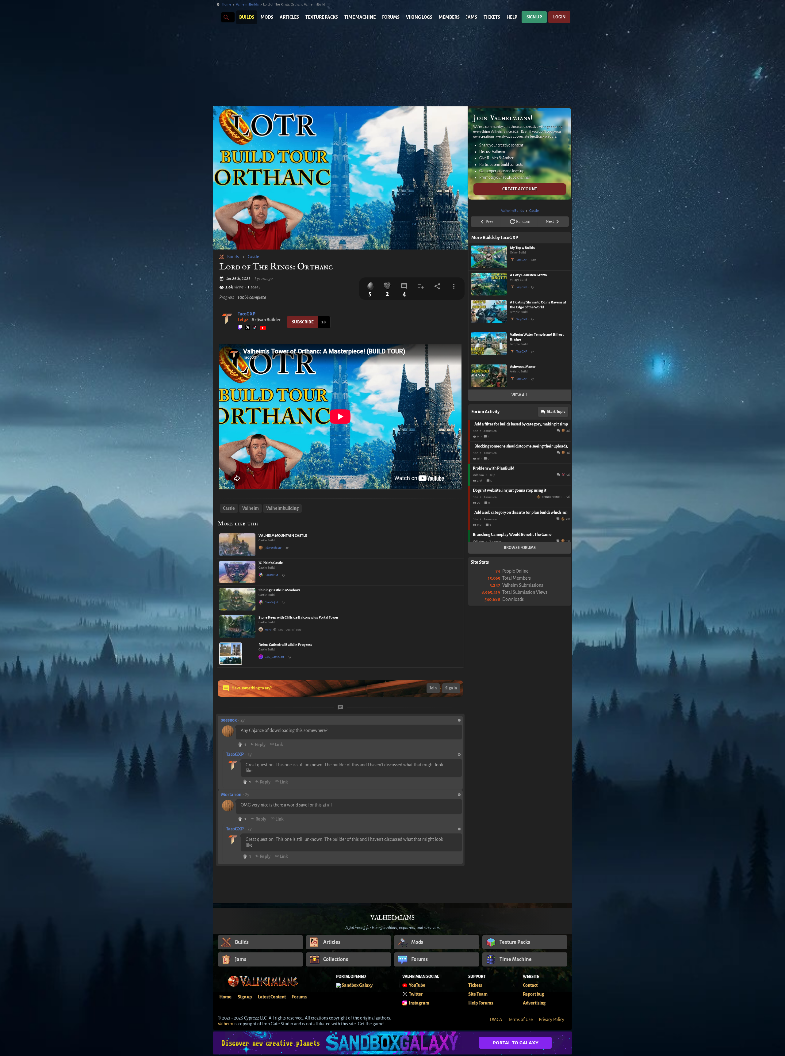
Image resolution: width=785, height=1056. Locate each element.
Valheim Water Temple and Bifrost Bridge (537, 337)
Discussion (490, 431)
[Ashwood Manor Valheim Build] (489, 375)
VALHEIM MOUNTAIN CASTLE (282, 536)
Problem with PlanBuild (493, 468)
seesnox (229, 720)
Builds (233, 256)
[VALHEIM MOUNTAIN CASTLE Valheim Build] (237, 544)
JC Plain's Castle (270, 563)
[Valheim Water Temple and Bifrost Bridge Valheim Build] (489, 346)
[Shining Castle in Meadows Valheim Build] (237, 599)
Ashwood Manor (523, 367)
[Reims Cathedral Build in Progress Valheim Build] (237, 653)
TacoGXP (246, 313)
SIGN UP (534, 17)
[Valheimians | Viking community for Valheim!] (216, 17)
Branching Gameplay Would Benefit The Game (512, 534)
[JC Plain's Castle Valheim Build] (237, 572)
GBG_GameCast (274, 656)
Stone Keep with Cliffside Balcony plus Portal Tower (298, 617)
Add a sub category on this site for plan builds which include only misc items (521, 512)
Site (475, 431)
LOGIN (559, 17)
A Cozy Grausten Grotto (528, 275)
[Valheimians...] (226, 17)
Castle (253, 256)
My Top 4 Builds (522, 248)
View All (519, 395)
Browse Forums (520, 548)
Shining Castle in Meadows (279, 590)
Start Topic (556, 412)
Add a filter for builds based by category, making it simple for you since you (521, 424)
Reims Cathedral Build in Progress (285, 645)
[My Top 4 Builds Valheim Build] (489, 257)
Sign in (451, 688)
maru (268, 629)
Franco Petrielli (552, 496)
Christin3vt (271, 575)
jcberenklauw (273, 547)
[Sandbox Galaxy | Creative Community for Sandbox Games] (392, 1042)
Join (433, 688)
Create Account (519, 189)
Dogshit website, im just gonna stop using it (509, 490)
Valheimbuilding (282, 508)
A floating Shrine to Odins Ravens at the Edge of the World (538, 304)
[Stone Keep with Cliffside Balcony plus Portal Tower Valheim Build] (237, 626)
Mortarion (231, 794)
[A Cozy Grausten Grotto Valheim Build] (489, 284)
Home (226, 4)
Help (491, 475)
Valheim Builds (247, 4)
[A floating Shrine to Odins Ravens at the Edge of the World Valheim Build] (489, 314)
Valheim (250, 508)
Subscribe (303, 322)
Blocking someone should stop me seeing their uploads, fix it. (521, 446)
